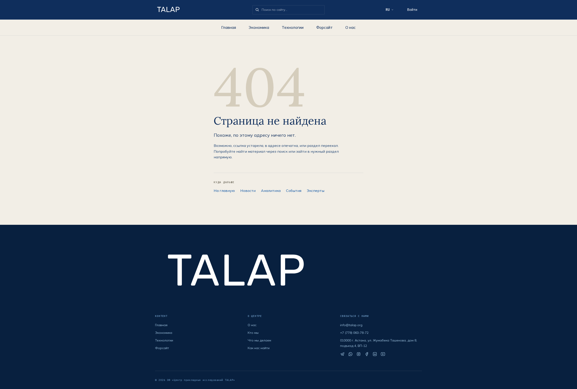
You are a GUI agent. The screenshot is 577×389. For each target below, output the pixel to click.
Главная (228, 27)
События (293, 190)
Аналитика (271, 190)
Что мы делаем (259, 340)
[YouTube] (383, 354)
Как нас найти (259, 348)
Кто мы (253, 333)
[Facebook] (366, 354)
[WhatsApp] (350, 354)
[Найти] (257, 10)
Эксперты (315, 190)
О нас (350, 27)
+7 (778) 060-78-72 (354, 333)
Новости (248, 190)
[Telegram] (342, 354)
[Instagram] (358, 354)
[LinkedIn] (375, 354)
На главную (224, 190)
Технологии (293, 27)
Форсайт (324, 27)
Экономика (259, 27)
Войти (412, 9)
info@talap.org (351, 325)
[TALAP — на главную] (202, 9)
